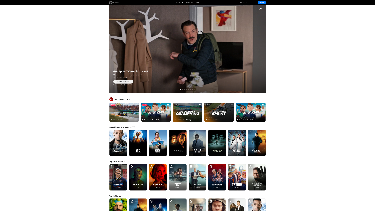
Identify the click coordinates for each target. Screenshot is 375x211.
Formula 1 (189, 3)
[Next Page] (267, 112)
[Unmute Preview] (260, 8)
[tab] (181, 89)
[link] (122, 99)
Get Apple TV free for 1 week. (187, 49)
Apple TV (179, 3)
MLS (197, 3)
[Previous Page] (107, 112)
